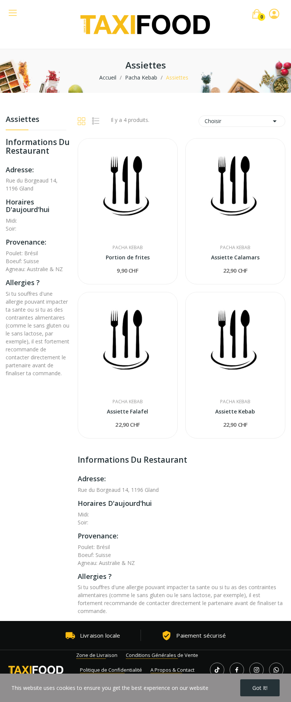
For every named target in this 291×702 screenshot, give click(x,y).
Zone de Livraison (96, 655)
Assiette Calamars (235, 257)
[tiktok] (217, 670)
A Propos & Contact (172, 669)
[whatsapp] (276, 670)
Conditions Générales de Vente (162, 655)
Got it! (260, 687)
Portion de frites (128, 257)
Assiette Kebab (235, 411)
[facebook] (237, 670)
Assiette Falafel (127, 411)
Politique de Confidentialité (111, 669)
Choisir (242, 121)
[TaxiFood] (36, 670)
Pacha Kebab (128, 247)
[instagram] (256, 670)
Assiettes (22, 119)
